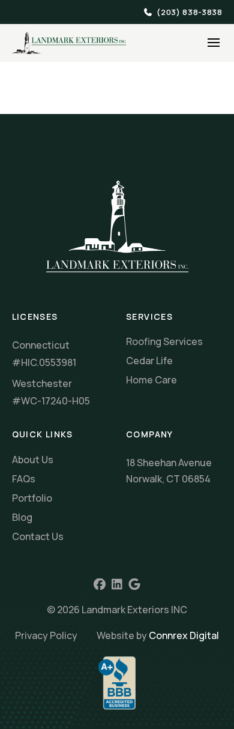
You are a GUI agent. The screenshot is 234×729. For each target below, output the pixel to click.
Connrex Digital (184, 635)
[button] (214, 42)
